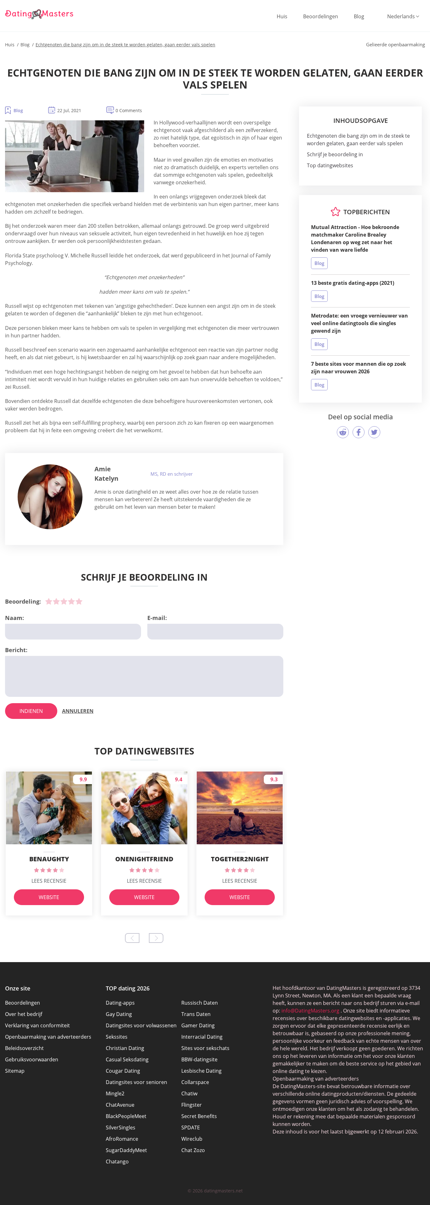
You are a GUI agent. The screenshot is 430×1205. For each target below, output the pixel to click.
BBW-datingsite (199, 1059)
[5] (79, 601)
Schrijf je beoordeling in (335, 154)
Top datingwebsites (330, 165)
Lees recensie (48, 880)
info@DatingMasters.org (310, 1010)
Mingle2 (115, 1093)
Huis (282, 16)
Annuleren (77, 711)
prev (132, 938)
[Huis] (39, 14)
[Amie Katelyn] (50, 496)
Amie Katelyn (106, 474)
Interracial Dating (202, 1036)
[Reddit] (343, 432)
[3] (63, 601)
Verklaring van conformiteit (37, 1025)
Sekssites (116, 1036)
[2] (56, 601)
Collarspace (195, 1082)
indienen (31, 711)
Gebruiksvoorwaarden (31, 1059)
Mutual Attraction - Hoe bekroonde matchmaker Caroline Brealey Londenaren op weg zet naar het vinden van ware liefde (355, 238)
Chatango (117, 1161)
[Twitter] (374, 432)
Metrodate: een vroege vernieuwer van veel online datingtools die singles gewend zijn (359, 323)
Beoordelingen (320, 16)
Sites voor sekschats (205, 1048)
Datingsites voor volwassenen (141, 1025)
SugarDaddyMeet (126, 1150)
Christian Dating (125, 1048)
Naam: (14, 618)
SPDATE (190, 1127)
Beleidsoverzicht (24, 1048)
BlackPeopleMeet (126, 1116)
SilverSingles (120, 1127)
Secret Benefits (199, 1116)
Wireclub (191, 1138)
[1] (48, 601)
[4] (71, 601)
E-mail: (157, 618)
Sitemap (15, 1070)
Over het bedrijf (23, 1014)
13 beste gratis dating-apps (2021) (352, 282)
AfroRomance (122, 1138)
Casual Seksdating (127, 1059)
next (156, 938)
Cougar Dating (123, 1070)
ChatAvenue (120, 1104)
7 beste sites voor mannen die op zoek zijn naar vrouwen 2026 (358, 367)
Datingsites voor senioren (136, 1082)
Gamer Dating (198, 1025)
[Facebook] (359, 432)
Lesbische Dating (201, 1070)
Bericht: (16, 650)
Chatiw (189, 1093)
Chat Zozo (193, 1150)
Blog (359, 16)
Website (49, 897)
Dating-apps (120, 1002)
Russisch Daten (199, 1002)
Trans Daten (196, 1014)
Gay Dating (119, 1014)
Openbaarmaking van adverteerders (48, 1036)
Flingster (191, 1104)
